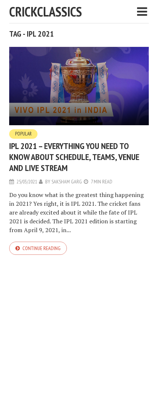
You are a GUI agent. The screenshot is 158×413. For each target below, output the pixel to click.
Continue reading (41, 248)
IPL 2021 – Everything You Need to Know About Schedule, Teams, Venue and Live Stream (74, 157)
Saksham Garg (66, 181)
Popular (23, 134)
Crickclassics (45, 11)
